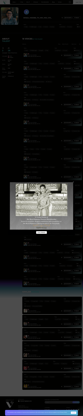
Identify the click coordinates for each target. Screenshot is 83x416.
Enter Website (41, 232)
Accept (73, 412)
